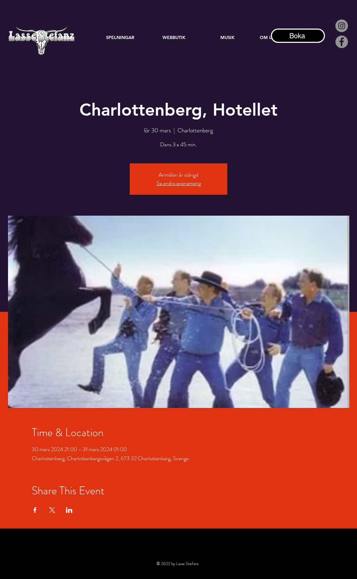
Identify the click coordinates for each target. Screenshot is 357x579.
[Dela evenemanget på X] (52, 510)
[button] (228, 37)
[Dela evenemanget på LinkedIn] (69, 510)
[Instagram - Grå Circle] (341, 26)
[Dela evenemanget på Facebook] (35, 510)
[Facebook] (341, 42)
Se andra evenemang (179, 183)
